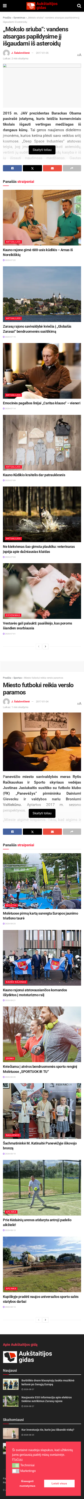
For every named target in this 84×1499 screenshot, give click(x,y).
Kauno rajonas (16, 982)
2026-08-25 (10, 924)
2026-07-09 (10, 480)
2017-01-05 (42, 52)
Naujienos (13, 1135)
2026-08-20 (10, 1077)
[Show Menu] (5, 6)
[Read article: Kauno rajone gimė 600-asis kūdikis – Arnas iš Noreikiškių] (42, 217)
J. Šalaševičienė (20, 52)
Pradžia (7, 17)
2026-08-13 (10, 1230)
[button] (15, 1465)
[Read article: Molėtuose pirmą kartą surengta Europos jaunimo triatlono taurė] (42, 881)
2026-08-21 (10, 1000)
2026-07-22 (10, 260)
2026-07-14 (10, 408)
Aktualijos (13, 242)
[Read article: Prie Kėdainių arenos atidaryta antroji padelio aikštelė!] (42, 1188)
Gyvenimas (19, 17)
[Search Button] (79, 6)
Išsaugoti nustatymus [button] (27, 1483)
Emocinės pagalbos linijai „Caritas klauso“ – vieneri (41, 403)
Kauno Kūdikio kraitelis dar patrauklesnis (34, 475)
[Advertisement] (42, 666)
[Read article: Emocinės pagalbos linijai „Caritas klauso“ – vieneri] (42, 371)
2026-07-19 (10, 337)
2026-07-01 (10, 634)
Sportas (17, 677)
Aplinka (11, 1212)
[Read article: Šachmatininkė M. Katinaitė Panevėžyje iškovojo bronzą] (42, 1111)
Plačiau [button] (17, 1459)
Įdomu (10, 1058)
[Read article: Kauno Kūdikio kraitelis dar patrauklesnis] (42, 443)
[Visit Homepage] (41, 6)
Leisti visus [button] (59, 1483)
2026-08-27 (28, 1389)
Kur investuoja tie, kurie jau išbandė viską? (47, 1429)
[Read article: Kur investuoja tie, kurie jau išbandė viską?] (11, 1433)
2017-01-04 (42, 701)
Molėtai (11, 905)
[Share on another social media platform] (72, 168)
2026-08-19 (10, 1154)
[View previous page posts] (39, 646)
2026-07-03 (10, 557)
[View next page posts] (45, 646)
